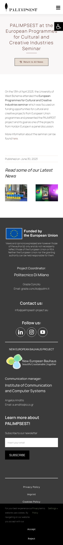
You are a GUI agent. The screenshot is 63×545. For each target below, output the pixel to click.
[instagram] (31, 332)
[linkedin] (20, 332)
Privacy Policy (35, 510)
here (15, 138)
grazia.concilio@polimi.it (35, 288)
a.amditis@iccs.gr (22, 404)
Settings (52, 508)
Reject (31, 538)
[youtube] (42, 332)
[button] (58, 26)
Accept (31, 529)
